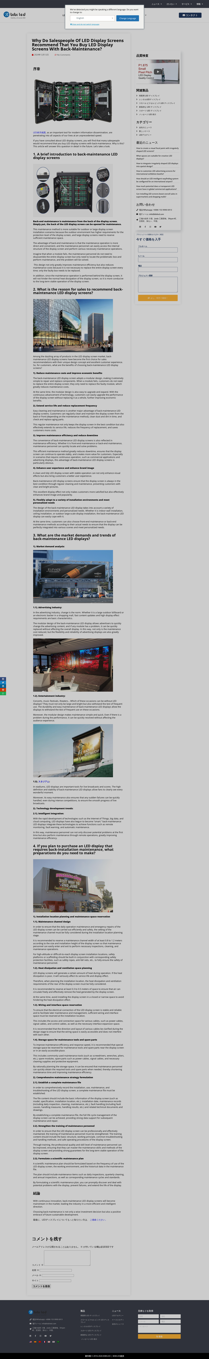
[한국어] (53, 1341)
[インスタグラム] (150, 227)
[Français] (44, 1341)
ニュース (155, 4)
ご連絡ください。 (98, 1219)
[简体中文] (40, 1341)
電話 (140, 266)
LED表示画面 (39, 132)
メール (36, 1275)
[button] (3, 679)
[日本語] (49, 1341)
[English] (31, 1341)
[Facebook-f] (145, 227)
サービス (185, 4)
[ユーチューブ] (155, 227)
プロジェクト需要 (145, 275)
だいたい (170, 4)
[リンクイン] (140, 227)
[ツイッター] (160, 227)
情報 (199, 4)
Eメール (141, 256)
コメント (37, 1264)
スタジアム (43, 781)
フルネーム (142, 246)
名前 (35, 1270)
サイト (35, 1280)
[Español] (35, 1341)
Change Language (127, 18)
